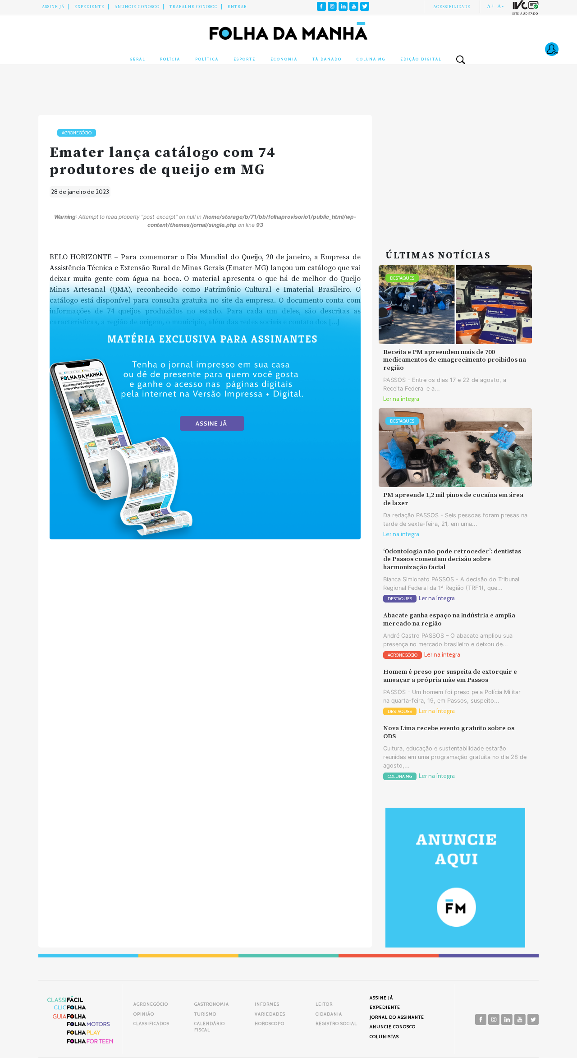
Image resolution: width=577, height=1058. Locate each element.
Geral (137, 59)
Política (207, 59)
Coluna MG (371, 59)
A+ (491, 6)
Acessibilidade (452, 6)
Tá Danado (327, 59)
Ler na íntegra (401, 399)
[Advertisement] (455, 171)
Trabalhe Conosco (193, 6)
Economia (284, 59)
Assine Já (53, 6)
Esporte (245, 59)
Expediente (89, 6)
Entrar (237, 6)
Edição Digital (420, 59)
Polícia (170, 59)
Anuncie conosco (137, 6)
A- (500, 6)
